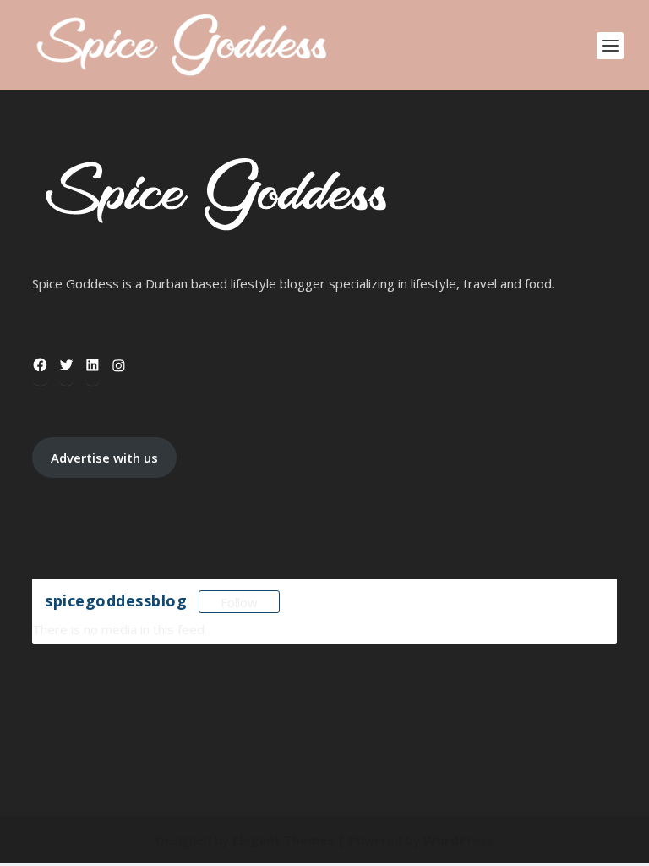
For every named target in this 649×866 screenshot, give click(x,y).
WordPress (458, 839)
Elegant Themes (283, 839)
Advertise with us (104, 457)
